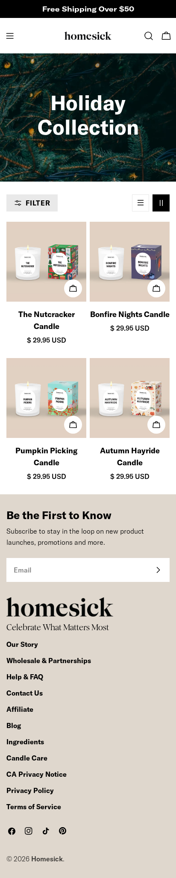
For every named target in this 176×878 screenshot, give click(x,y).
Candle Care (26, 758)
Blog (13, 725)
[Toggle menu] (9, 35)
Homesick (47, 859)
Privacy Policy (30, 790)
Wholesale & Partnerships (48, 660)
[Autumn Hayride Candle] (130, 398)
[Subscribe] (158, 570)
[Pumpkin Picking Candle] (46, 398)
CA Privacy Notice (36, 774)
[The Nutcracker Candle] (46, 262)
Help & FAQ (24, 676)
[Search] (148, 35)
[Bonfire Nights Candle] (130, 262)
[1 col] (140, 202)
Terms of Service (33, 806)
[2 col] (161, 202)
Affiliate (19, 709)
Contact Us (24, 693)
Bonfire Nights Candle (130, 314)
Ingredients (25, 741)
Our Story (22, 644)
